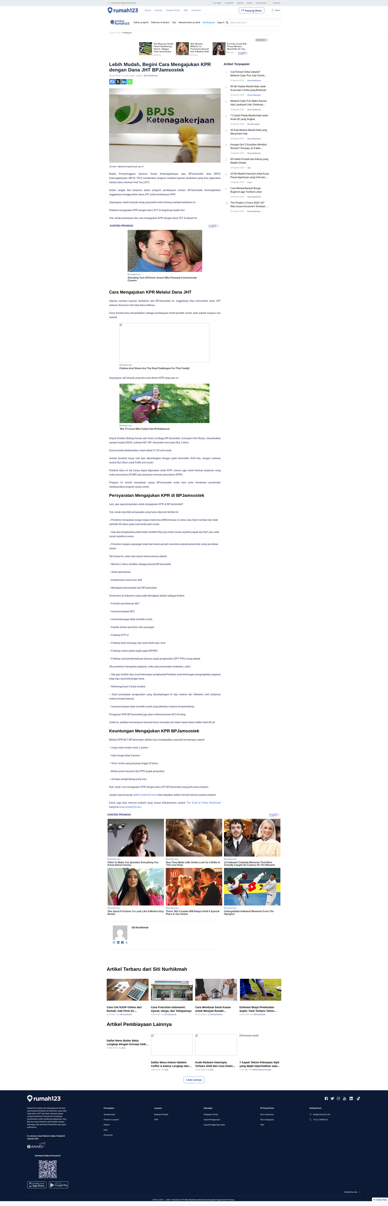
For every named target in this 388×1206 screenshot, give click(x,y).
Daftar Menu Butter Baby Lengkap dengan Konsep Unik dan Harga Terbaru (126, 1042)
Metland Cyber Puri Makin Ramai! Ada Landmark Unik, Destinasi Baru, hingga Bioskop (248, 103)
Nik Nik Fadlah (253, 124)
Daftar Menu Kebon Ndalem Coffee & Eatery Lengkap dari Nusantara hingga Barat (170, 1064)
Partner (107, 1125)
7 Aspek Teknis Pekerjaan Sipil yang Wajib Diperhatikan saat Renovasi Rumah (259, 1064)
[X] (118, 81)
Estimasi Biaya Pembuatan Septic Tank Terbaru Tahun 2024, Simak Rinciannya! (256, 1009)
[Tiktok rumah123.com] (358, 1098)
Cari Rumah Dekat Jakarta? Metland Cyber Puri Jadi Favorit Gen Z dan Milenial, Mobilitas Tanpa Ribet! (249, 74)
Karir (106, 1130)
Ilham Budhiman (254, 81)
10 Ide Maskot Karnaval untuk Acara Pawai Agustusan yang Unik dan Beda (249, 175)
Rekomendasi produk (189, 22)
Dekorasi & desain (160, 22)
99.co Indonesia (267, 1114)
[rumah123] (43, 1098)
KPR (156, 1120)
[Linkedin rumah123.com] (351, 1098)
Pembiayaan (208, 22)
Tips (174, 22)
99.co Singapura (267, 1120)
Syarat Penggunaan (212, 1120)
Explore (240, 3)
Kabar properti (141, 22)
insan (249, 182)
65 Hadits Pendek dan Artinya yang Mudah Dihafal (249, 161)
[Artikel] (119, 22)
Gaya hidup (223, 22)
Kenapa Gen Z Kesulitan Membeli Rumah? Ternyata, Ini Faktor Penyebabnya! (248, 146)
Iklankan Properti (161, 1114)
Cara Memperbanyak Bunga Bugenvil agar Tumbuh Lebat (245, 190)
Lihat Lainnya (194, 1080)
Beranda (112, 33)
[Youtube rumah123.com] (344, 1098)
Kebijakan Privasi (211, 1114)
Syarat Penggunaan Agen (214, 1125)
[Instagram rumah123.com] (338, 1098)
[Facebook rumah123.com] (326, 1098)
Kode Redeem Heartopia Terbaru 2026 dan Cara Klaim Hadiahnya (214, 1064)
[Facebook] (112, 81)
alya (249, 168)
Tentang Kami (109, 1114)
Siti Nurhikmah (151, 75)
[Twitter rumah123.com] (332, 1098)
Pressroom (108, 1135)
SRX (262, 1125)
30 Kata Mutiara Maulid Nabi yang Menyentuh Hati (248, 132)
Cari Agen (217, 3)
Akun (277, 10)
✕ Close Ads (380, 1199)
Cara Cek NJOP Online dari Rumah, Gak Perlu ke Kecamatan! (124, 1009)
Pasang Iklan (253, 10)
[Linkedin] (124, 81)
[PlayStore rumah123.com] (58, 1186)
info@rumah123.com (321, 1114)
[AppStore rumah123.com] (36, 1184)
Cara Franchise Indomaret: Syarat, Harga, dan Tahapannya (171, 1009)
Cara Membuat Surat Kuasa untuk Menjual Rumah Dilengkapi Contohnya (213, 1009)
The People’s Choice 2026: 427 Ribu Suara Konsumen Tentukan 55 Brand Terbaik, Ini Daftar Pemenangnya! (249, 204)
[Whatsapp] (129, 81)
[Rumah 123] (123, 10)
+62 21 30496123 (320, 1120)
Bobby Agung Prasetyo (262, 1070)
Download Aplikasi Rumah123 (123, 3)
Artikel (119, 33)
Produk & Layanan (111, 1120)
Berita (249, 3)
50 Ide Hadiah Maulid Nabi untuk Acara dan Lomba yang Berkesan (248, 88)
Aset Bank (229, 3)
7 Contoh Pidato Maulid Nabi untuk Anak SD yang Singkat (249, 117)
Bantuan (276, 3)
